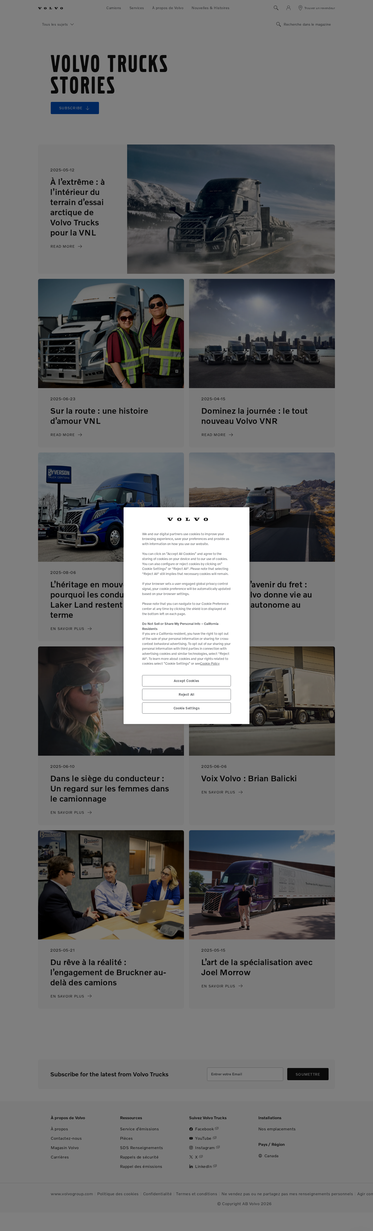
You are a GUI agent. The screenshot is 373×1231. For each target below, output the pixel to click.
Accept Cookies (186, 681)
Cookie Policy (209, 663)
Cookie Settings (187, 708)
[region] (186, 615)
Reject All (186, 694)
